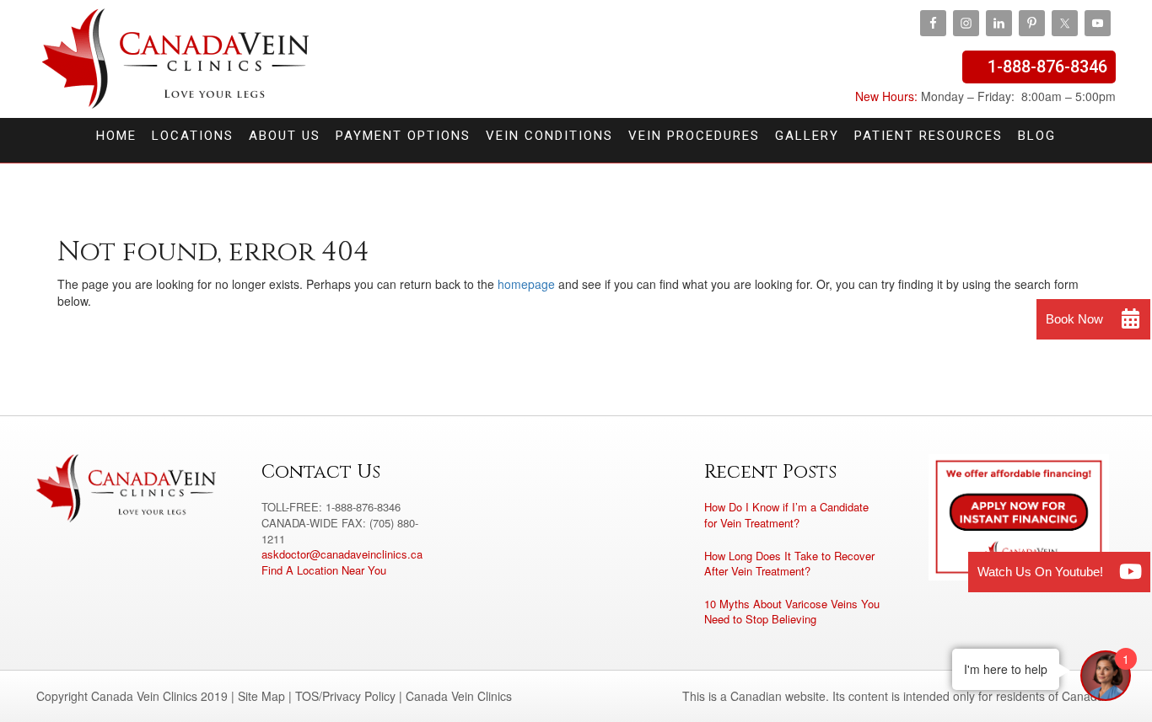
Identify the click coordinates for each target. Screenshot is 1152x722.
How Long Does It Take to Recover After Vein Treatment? (789, 564)
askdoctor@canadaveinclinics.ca (342, 554)
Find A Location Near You (323, 570)
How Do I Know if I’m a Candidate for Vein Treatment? (786, 515)
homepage (526, 283)
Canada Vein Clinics (176, 59)
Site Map (261, 695)
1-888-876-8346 (1047, 66)
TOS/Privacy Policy (345, 695)
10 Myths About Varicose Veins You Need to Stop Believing (792, 612)
